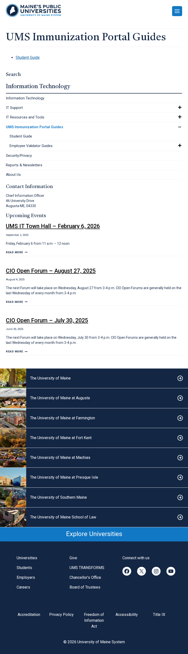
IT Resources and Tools (25, 117)
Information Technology (25, 98)
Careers (23, 587)
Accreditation (29, 614)
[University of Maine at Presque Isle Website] (94, 477)
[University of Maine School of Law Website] (94, 517)
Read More (16, 252)
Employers (26, 577)
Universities (27, 558)
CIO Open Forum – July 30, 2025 (47, 320)
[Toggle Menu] (177, 11)
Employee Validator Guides (31, 146)
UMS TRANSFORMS (87, 567)
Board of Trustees (85, 587)
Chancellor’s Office (85, 577)
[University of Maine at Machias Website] (94, 458)
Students (24, 567)
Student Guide (21, 136)
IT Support (14, 107)
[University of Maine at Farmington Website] (94, 418)
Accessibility (127, 614)
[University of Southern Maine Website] (94, 497)
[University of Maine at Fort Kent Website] (94, 438)
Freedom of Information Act (94, 620)
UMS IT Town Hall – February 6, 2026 (53, 226)
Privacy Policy (61, 614)
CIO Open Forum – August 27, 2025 (51, 270)
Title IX (159, 614)
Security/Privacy (19, 155)
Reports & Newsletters (24, 165)
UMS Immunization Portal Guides (34, 127)
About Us (13, 174)
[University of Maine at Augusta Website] (94, 398)
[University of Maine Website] (94, 378)
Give (73, 558)
